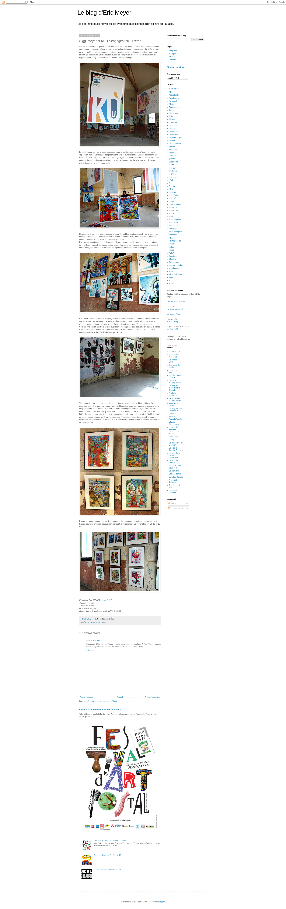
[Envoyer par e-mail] (101, 618)
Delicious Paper (175, 138)
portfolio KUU (172, 329)
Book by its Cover (173, 404)
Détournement (175, 144)
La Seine (172, 192)
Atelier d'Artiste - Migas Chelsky (175, 399)
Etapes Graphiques (174, 423)
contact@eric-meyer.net (176, 302)
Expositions (91, 622)
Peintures (173, 235)
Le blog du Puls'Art (173, 461)
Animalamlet (174, 95)
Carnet (172, 110)
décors (172, 128)
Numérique (173, 226)
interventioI (173, 174)
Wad (171, 277)
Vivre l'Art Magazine (177, 274)
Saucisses (173, 256)
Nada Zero (173, 223)
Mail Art (172, 213)
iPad (171, 180)
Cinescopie (173, 113)
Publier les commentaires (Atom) (103, 701)
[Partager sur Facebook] (110, 618)
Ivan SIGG (107, 600)
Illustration (173, 171)
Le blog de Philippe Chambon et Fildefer (174, 430)
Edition (172, 147)
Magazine (173, 207)
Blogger (161, 902)
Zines (171, 283)
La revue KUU (175, 352)
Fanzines (173, 156)
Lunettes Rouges (176, 477)
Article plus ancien (152, 697)
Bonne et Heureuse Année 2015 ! (107, 855)
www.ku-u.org (172, 322)
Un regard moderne (173, 491)
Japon (171, 183)
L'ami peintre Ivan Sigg (174, 356)
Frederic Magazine (173, 394)
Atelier (171, 104)
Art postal (173, 101)
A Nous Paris (174, 89)
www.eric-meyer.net (175, 309)
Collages (172, 119)
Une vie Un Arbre (176, 265)
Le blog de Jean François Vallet (175, 410)
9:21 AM (96, 640)
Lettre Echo (173, 195)
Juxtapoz (172, 440)
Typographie (174, 262)
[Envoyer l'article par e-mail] (97, 619)
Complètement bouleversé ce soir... (108, 870)
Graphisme (173, 162)
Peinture (172, 60)
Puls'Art (103, 622)
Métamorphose (175, 220)
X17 (170, 280)
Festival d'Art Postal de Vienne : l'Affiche (100, 709)
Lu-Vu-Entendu (175, 204)
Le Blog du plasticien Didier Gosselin (175, 388)
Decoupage (174, 131)
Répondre (90, 650)
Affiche (172, 92)
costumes (173, 122)
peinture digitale (175, 232)
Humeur (172, 168)
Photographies (175, 241)
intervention (174, 177)
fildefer (89, 640)
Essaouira (173, 150)
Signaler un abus (175, 67)
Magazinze (173, 210)
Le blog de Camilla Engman (176, 449)
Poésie (172, 244)
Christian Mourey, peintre (175, 382)
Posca (171, 250)
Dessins (172, 141)
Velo (171, 271)
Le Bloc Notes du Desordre (176, 444)
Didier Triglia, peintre (174, 415)
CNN (171, 116)
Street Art (172, 259)
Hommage (173, 165)
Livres (171, 201)
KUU (98, 622)
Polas (171, 247)
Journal (172, 186)
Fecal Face (173, 437)
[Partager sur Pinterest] (112, 618)
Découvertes (174, 134)
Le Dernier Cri (175, 471)
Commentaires (176, 508)
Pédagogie (173, 229)
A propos (172, 54)
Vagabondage (175, 268)
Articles (173, 504)
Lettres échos (174, 198)
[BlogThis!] (104, 618)
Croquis (172, 125)
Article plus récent (87, 697)
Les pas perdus (175, 474)
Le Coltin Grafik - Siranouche (176, 467)
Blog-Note (173, 51)
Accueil (120, 697)
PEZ (170, 238)
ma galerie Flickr (173, 314)
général (172, 159)
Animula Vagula (175, 419)
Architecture (174, 98)
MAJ (171, 217)
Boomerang (174, 107)
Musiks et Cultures (173, 481)
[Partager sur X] (107, 618)
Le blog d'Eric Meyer (104, 12)
